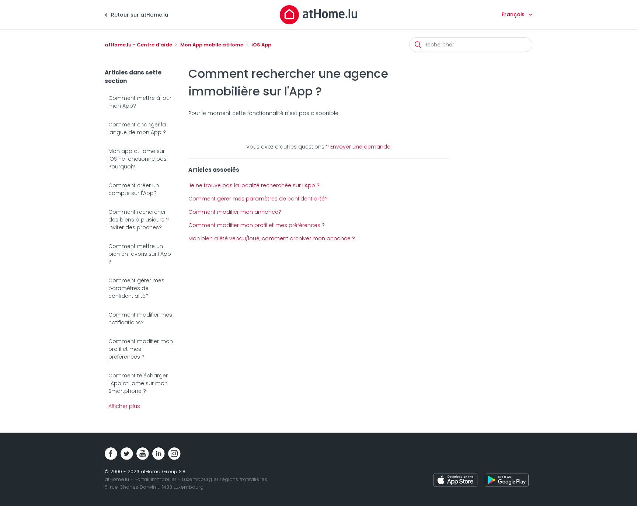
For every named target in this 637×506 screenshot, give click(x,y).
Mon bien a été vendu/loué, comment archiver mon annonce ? (271, 238)
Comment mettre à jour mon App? (139, 101)
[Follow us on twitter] (127, 453)
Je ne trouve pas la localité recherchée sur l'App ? (254, 185)
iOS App (261, 44)
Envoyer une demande (360, 146)
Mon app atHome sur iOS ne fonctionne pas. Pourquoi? (138, 158)
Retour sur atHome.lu (138, 14)
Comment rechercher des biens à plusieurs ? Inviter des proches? (138, 219)
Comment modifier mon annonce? (234, 212)
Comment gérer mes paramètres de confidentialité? (136, 288)
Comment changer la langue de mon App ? (137, 128)
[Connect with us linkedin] (158, 453)
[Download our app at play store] (506, 481)
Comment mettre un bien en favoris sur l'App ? (139, 253)
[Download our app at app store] (455, 481)
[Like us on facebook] (111, 453)
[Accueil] (318, 14)
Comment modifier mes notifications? (140, 318)
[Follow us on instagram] (174, 453)
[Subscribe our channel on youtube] (142, 453)
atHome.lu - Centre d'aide (138, 44)
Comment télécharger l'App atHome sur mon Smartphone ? (138, 383)
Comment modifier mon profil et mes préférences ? (140, 349)
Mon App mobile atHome (211, 44)
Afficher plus (124, 406)
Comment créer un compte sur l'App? (133, 189)
